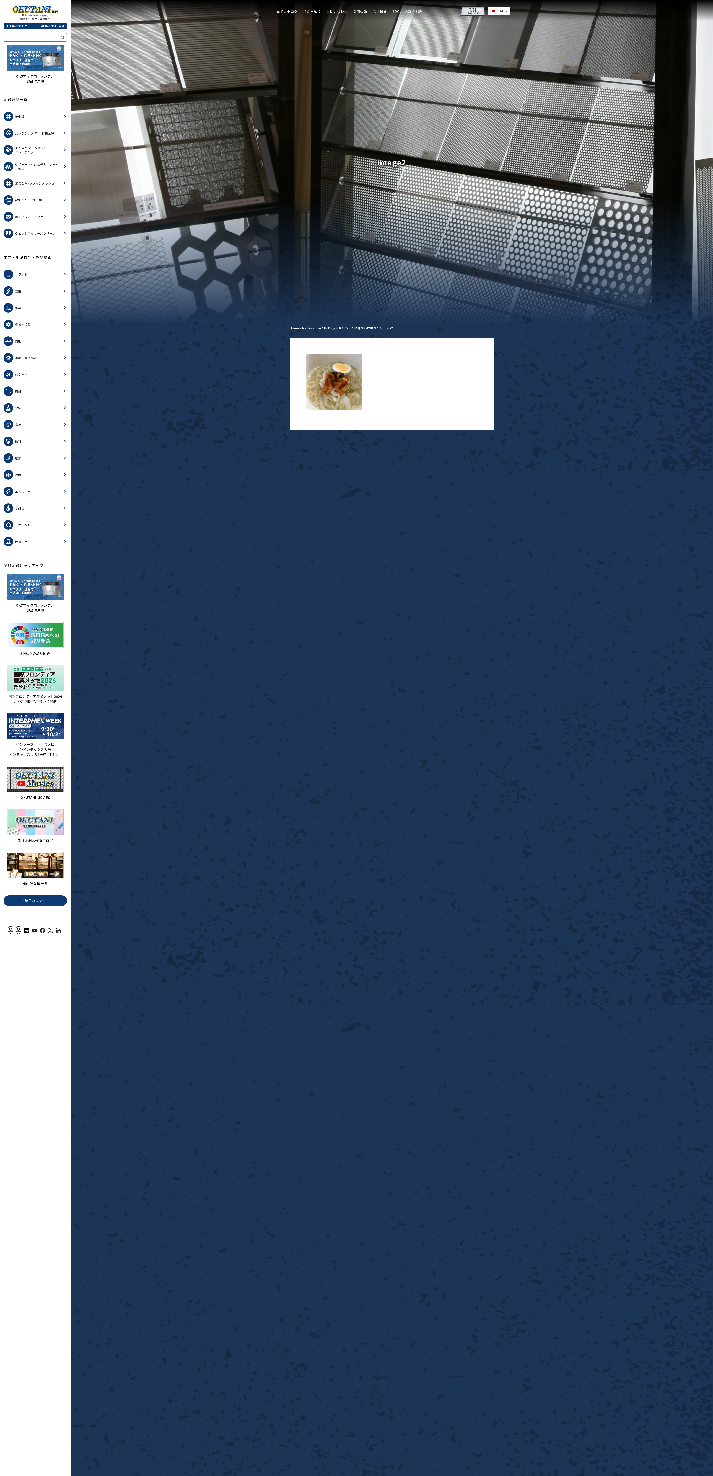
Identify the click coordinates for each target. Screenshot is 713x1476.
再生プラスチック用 (29, 216)
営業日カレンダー (35, 900)
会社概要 (380, 11)
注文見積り (312, 11)
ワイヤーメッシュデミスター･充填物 (36, 166)
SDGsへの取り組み (407, 11)
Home (294, 328)
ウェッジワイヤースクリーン (35, 233)
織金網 (20, 116)
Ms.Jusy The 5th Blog (318, 328)
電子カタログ (287, 11)
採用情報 (360, 11)
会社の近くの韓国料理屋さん (359, 328)
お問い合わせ (337, 11)
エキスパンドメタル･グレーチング (30, 149)
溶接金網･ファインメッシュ (35, 183)
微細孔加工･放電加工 (30, 200)
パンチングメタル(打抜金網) (35, 133)
